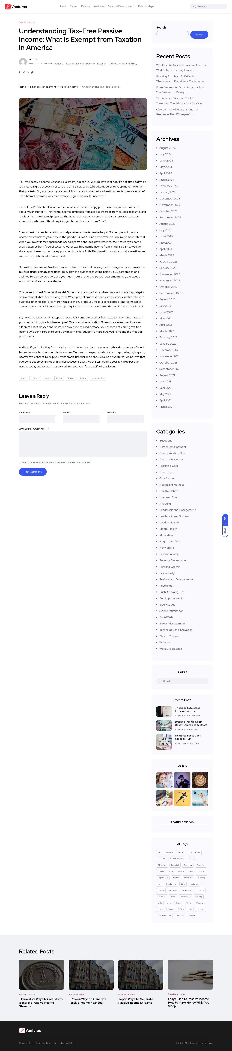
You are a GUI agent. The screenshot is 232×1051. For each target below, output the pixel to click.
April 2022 (165, 324)
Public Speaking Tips (171, 592)
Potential (161, 896)
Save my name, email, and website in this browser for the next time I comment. (56, 462)
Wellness (99, 6)
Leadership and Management (177, 510)
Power (172, 896)
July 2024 (165, 154)
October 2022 (168, 287)
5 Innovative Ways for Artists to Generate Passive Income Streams (41, 1002)
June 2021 (165, 388)
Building (161, 859)
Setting (199, 896)
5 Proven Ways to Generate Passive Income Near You (87, 1001)
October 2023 (168, 211)
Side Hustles (167, 604)
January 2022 (167, 343)
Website (111, 412)
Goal (171, 871)
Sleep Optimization (171, 611)
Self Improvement (170, 598)
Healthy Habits (168, 491)
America (59, 63)
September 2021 (169, 369)
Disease (192, 859)
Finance (85, 6)
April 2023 (165, 249)
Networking (166, 547)
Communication (177, 859)
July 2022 (165, 306)
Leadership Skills (169, 522)
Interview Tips (168, 497)
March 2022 (166, 331)
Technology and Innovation (176, 630)
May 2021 (165, 394)
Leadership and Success (174, 516)
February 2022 (168, 337)
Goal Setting (167, 478)
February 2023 (168, 261)
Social (189, 903)
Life (183, 884)
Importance (163, 877)
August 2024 (167, 148)
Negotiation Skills (170, 541)
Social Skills (166, 617)
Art (159, 852)
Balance (169, 852)
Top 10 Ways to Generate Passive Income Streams (135, 1001)
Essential (175, 865)
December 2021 (169, 350)
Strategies (200, 903)
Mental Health (168, 529)
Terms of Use (43, 1043)
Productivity (167, 573)
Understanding (127, 63)
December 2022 (169, 274)
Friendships (166, 472)
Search (161, 27)
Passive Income (69, 86)
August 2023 (167, 223)
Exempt (70, 63)
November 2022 (169, 280)
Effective (162, 865)
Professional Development (176, 579)
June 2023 (166, 236)
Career (73, 6)
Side (160, 903)
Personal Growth (169, 567)
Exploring (188, 865)
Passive (90, 63)
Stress (160, 909)
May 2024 (165, 167)
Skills (169, 903)
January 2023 (167, 268)
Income (80, 63)
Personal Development (121, 6)
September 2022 (170, 293)
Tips (182, 909)
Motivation (166, 535)
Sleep (178, 903)
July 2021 (165, 381)
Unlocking (180, 915)
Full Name (24, 412)
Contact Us (25, 1043)
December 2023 (169, 198)
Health (192, 871)
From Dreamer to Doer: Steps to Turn (188, 737)
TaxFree (112, 63)
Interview (188, 877)
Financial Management (43, 86)
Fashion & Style (169, 466)
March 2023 (166, 255)
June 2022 (166, 312)
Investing (165, 503)
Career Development (172, 447)
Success (171, 909)
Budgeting (165, 440)
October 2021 (168, 362)
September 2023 (170, 217)
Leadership (171, 884)
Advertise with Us (64, 1043)
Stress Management (172, 623)
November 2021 (169, 356)
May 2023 (165, 242)
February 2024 (168, 186)
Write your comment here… (34, 428)
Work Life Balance (170, 648)
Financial (200, 865)
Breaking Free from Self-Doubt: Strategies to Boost (191, 723)
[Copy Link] (32, 72)
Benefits (181, 852)
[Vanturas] (16, 6)
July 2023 (165, 230)
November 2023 (169, 205)
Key (159, 884)
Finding (161, 871)
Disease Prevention (171, 459)
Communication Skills (172, 453)
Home (62, 6)
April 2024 (165, 173)
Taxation (102, 63)
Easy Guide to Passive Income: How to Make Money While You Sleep (189, 1002)
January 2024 (168, 192)
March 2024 (166, 179)
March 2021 (166, 406)
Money (161, 890)
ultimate (200, 909)
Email (66, 412)
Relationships (146, 6)
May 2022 (165, 318)
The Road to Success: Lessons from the (187, 709)
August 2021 (167, 375)
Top (190, 909)
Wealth (192, 915)
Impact (202, 871)
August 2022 (167, 299)
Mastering (194, 884)
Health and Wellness (171, 484)
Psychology (166, 585)
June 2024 (166, 160)
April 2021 (165, 400)
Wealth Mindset (169, 636)
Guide (181, 871)
